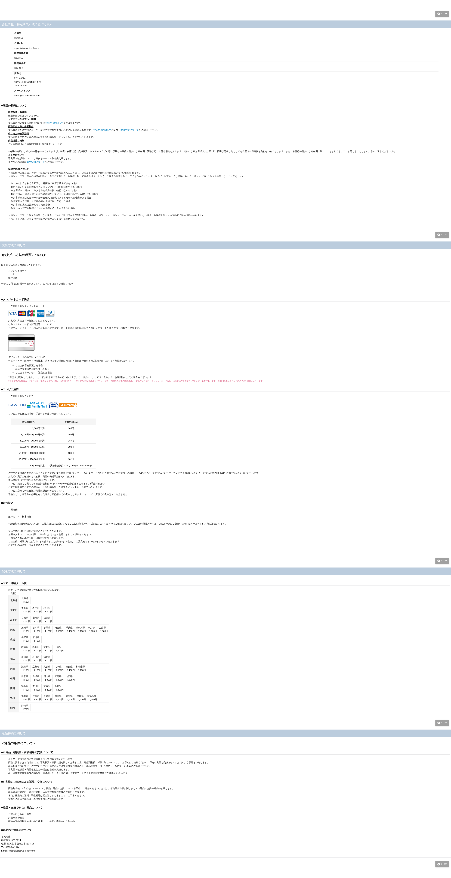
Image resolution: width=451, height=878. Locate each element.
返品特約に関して (36, 162)
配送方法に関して (130, 130)
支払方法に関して (54, 123)
